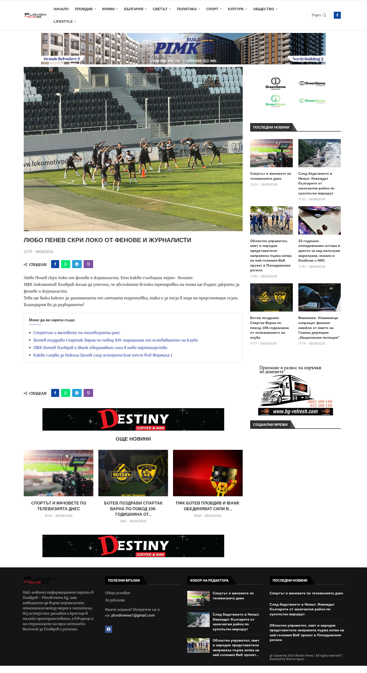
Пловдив (84, 9)
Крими (108, 9)
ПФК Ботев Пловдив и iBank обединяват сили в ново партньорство (100, 347)
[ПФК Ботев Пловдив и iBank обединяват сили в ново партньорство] (208, 473)
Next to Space (295, 659)
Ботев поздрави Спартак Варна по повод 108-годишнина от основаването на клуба (115, 340)
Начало (61, 9)
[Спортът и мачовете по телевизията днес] (58, 473)
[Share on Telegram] (77, 264)
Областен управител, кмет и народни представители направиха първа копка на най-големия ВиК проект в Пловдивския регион (271, 255)
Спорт (212, 9)
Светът (160, 9)
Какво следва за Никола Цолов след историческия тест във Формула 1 (102, 355)
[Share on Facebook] (55, 264)
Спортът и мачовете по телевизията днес (76, 332)
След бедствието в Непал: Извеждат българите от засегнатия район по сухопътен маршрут (316, 183)
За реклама (115, 600)
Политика (187, 9)
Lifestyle (63, 21)
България (133, 9)
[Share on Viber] (88, 264)
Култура (236, 9)
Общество (263, 9)
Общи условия (117, 593)
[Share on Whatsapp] (65, 264)
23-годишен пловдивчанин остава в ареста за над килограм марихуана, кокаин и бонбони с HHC (319, 250)
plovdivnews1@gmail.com (133, 615)
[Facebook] (337, 15)
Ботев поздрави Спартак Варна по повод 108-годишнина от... (133, 508)
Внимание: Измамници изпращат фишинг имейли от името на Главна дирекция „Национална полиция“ (319, 327)
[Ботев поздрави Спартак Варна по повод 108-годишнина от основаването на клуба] (133, 473)
